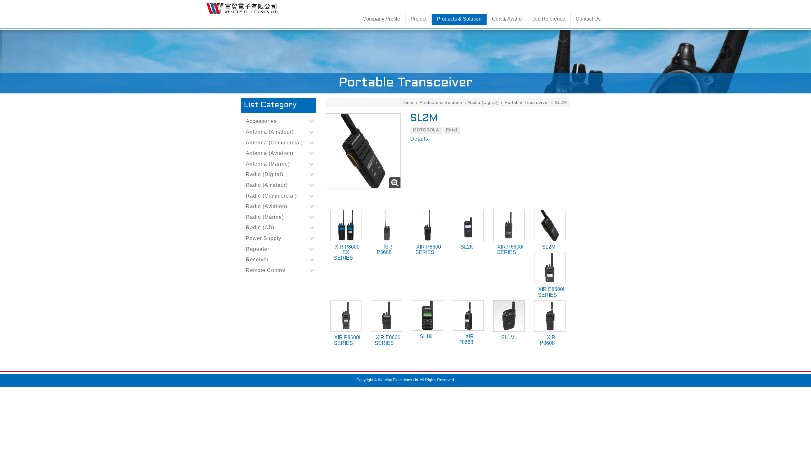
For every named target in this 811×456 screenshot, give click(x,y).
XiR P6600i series (510, 249)
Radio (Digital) (483, 102)
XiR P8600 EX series (347, 252)
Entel (451, 129)
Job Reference (548, 19)
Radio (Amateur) (267, 185)
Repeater (257, 249)
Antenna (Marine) (268, 164)
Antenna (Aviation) (269, 153)
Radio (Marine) (265, 217)
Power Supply (263, 238)
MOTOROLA (426, 129)
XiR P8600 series (428, 249)
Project (418, 19)
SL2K (467, 247)
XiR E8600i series (551, 292)
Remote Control (266, 270)
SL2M (548, 247)
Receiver (257, 259)
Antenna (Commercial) (274, 142)
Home (407, 102)
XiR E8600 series (387, 340)
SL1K (426, 336)
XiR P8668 (466, 339)
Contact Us (588, 19)
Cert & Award (507, 19)
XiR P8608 (547, 340)
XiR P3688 (384, 249)
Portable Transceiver (527, 102)
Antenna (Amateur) (270, 132)
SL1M (507, 337)
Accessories (261, 121)
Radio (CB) (260, 227)
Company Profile (381, 19)
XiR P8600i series (347, 340)
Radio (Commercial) (271, 196)
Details (419, 139)
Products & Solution (459, 19)
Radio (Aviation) (266, 206)
